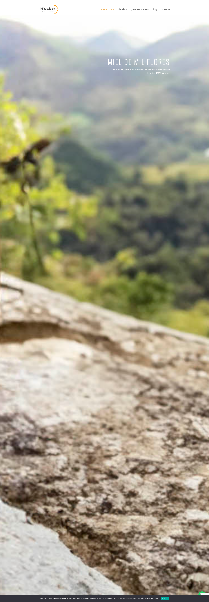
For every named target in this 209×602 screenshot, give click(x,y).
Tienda (121, 10)
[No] (206, 598)
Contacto (165, 10)
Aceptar (165, 598)
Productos (106, 10)
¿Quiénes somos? (140, 10)
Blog (154, 10)
